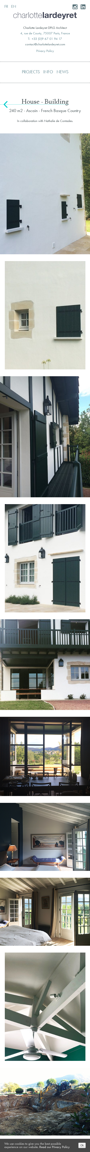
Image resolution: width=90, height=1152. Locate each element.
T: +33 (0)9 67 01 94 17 (45, 39)
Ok (82, 1145)
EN (13, 6)
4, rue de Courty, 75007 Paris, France (45, 33)
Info (48, 72)
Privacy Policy (45, 51)
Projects (31, 72)
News (62, 72)
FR (6, 6)
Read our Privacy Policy (54, 1147)
